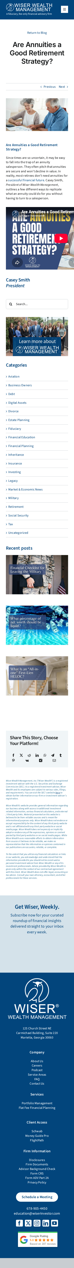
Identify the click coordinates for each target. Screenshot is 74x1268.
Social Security (18, 515)
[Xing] (40, 760)
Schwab (37, 1131)
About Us (37, 1061)
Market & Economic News (25, 489)
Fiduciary (14, 429)
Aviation (14, 376)
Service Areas (37, 1074)
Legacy (13, 481)
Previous (50, 87)
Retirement (15, 507)
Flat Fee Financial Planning (37, 1108)
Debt (11, 394)
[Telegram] (52, 755)
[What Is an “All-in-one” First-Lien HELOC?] (37, 676)
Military (13, 498)
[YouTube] (54, 1223)
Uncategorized (18, 533)
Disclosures (37, 1160)
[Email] (54, 760)
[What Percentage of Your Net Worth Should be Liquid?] (37, 625)
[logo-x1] (29, 4)
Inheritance (16, 455)
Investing (14, 472)
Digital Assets (17, 403)
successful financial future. (26, 180)
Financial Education (21, 437)
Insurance (15, 463)
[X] (21, 755)
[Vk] (27, 760)
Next (62, 87)
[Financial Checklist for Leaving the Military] (37, 574)
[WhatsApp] (45, 755)
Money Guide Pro (37, 1136)
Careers (37, 1065)
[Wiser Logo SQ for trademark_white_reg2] (37, 978)
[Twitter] (28, 1223)
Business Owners (20, 385)
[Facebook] (13, 755)
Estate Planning (19, 420)
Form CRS (37, 1173)
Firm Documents (37, 1164)
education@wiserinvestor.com (37, 1213)
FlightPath (37, 1140)
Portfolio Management (37, 1103)
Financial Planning (21, 446)
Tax (10, 524)
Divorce (13, 411)
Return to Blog (37, 33)
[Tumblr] (60, 755)
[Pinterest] (13, 760)
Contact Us (37, 1083)
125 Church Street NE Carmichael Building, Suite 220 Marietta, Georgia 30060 (37, 1033)
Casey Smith (18, 280)
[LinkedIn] (37, 755)
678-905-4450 (37, 1208)
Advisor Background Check (37, 1169)
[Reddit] (29, 755)
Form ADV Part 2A (37, 1178)
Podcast (37, 1070)
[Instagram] (37, 1223)
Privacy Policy (37, 1182)
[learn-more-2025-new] (37, 318)
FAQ (37, 1079)
